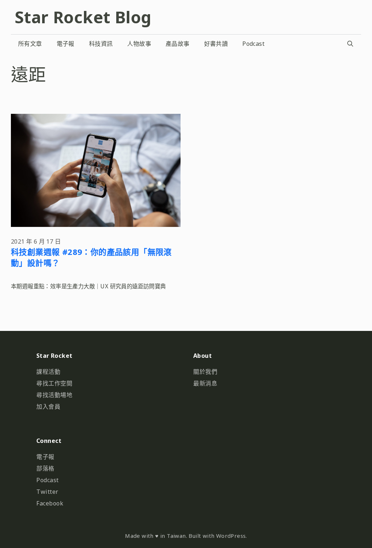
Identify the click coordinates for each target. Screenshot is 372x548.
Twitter (47, 492)
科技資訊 (101, 44)
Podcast (253, 44)
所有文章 (30, 44)
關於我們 (205, 372)
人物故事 (139, 44)
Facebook (49, 503)
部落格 (45, 468)
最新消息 (205, 383)
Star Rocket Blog (83, 17)
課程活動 (48, 372)
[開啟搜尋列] (350, 44)
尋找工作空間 (54, 383)
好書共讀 (216, 44)
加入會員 (48, 407)
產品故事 (178, 44)
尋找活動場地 (54, 395)
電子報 (65, 44)
